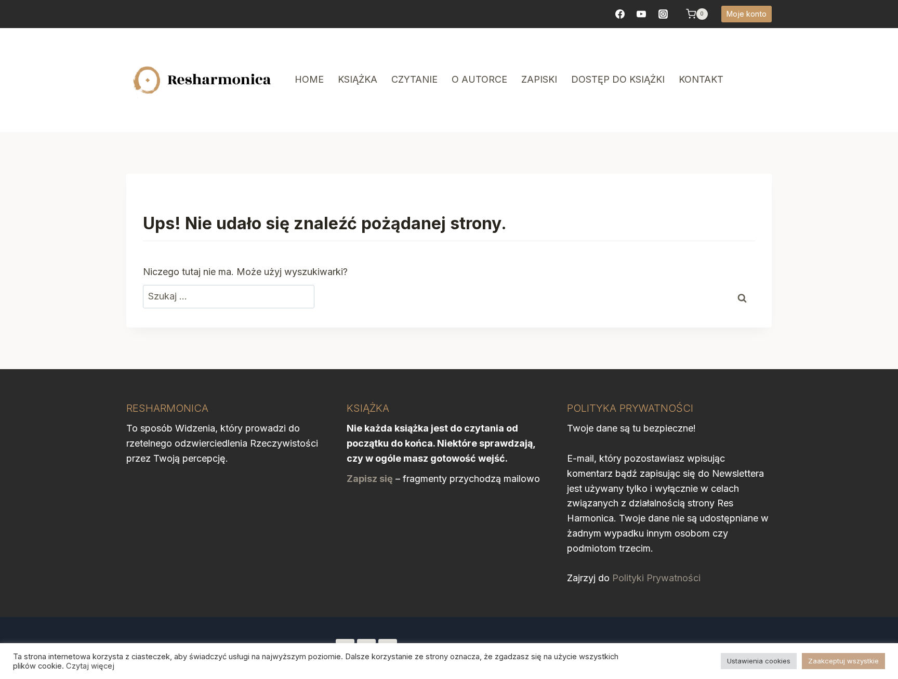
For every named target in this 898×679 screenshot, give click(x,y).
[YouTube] (641, 14)
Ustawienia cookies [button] (758, 661)
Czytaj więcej (90, 666)
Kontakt (701, 79)
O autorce (479, 79)
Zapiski (539, 79)
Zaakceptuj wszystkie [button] (843, 661)
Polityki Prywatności (656, 577)
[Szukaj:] (228, 296)
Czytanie (414, 79)
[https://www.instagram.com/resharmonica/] (663, 14)
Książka (357, 79)
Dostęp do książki (618, 79)
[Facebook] (620, 14)
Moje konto (747, 13)
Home (309, 79)
